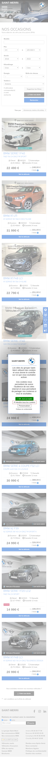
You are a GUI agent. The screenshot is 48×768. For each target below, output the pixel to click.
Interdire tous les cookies (25, 402)
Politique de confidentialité (24, 409)
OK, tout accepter (25, 399)
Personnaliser (24, 406)
